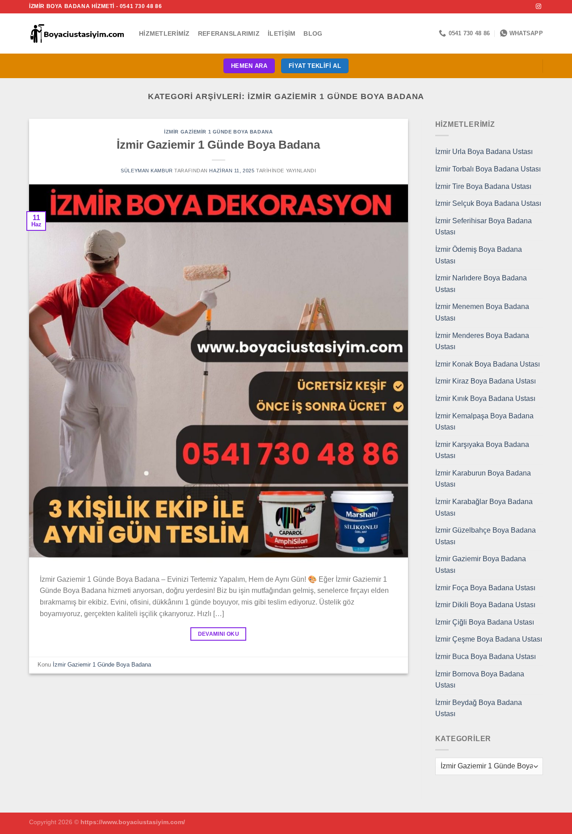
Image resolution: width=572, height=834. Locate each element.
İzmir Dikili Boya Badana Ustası (485, 605)
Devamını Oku (218, 634)
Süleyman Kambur (146, 170)
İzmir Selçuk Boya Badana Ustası (488, 203)
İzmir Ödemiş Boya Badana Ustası (478, 255)
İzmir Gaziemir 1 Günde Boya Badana (218, 131)
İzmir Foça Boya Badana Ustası (485, 588)
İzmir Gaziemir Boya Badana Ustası (480, 564)
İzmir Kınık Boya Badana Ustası (485, 398)
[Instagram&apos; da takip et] (538, 7)
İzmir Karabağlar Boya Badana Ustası (484, 507)
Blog (312, 33)
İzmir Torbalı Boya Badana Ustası (488, 169)
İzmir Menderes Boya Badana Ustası (482, 341)
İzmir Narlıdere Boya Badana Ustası (481, 283)
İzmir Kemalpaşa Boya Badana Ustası (484, 421)
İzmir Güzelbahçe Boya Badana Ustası (485, 536)
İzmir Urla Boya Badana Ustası (484, 151)
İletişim (281, 33)
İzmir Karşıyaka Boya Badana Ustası (482, 450)
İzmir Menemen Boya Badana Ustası (482, 312)
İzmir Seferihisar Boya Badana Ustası (483, 226)
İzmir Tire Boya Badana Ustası (483, 186)
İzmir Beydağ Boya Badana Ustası (478, 708)
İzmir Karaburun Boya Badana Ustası (483, 478)
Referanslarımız (229, 33)
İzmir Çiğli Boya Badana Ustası (484, 622)
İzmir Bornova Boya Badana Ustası (479, 679)
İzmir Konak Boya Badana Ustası (487, 364)
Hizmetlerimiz (164, 33)
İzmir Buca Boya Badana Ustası (485, 656)
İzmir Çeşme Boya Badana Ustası (488, 639)
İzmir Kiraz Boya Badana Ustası (485, 381)
